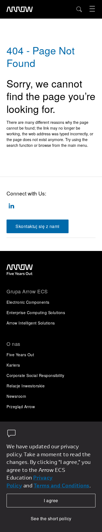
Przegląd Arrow (21, 406)
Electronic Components (28, 302)
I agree (51, 500)
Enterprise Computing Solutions (36, 312)
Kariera (13, 365)
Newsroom (16, 396)
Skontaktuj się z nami (38, 226)
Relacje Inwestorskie (26, 385)
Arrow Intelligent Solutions (31, 323)
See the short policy (51, 518)
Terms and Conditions (61, 485)
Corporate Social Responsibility (35, 375)
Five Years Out (20, 354)
